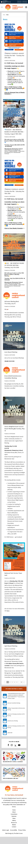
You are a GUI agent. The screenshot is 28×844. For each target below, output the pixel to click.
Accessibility (13, 830)
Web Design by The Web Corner (14, 833)
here (8, 610)
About (14, 812)
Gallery (14, 820)
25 (21, 682)
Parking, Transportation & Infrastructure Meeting (16, 709)
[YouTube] (19, 745)
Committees (14, 814)
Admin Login (5, 830)
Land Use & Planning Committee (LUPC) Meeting (16, 714)
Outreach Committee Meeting (13, 703)
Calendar (14, 816)
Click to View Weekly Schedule (13, 228)
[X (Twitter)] (15, 745)
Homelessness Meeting (12, 720)
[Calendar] (26, 7)
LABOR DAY (9, 732)
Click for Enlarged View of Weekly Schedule (14, 93)
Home (14, 810)
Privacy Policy (22, 830)
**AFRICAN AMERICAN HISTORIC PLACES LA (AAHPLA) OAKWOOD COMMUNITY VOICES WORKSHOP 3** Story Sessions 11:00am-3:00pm (16, 696)
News (14, 818)
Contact (14, 827)
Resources (14, 822)
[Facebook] (8, 745)
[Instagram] (11, 745)
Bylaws (14, 824)
